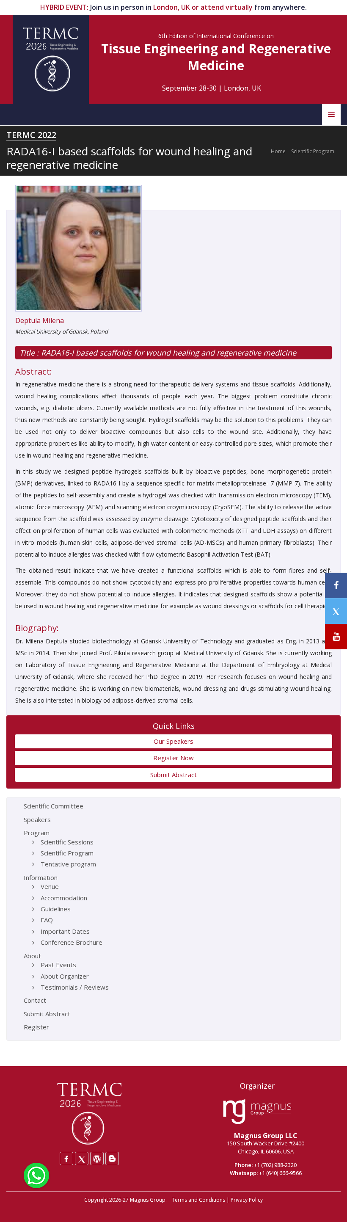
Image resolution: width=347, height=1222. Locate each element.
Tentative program (68, 864)
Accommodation (64, 898)
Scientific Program (312, 151)
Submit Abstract (173, 774)
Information (41, 877)
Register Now (173, 757)
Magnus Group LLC (265, 1135)
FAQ (47, 920)
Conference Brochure (71, 942)
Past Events (58, 964)
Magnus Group (147, 1199)
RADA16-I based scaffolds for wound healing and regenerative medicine (167, 353)
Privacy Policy (247, 1199)
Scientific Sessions (67, 842)
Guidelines (56, 909)
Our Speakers (173, 741)
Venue (50, 886)
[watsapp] (36, 1174)
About (32, 956)
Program (37, 832)
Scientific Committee (53, 806)
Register (36, 1027)
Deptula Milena (39, 320)
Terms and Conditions (198, 1199)
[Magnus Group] (257, 1112)
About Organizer (65, 976)
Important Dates (65, 931)
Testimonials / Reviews (75, 987)
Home (278, 151)
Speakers (37, 819)
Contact (35, 1000)
